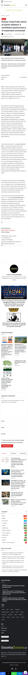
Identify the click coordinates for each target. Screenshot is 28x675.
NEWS (7, 15)
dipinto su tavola (5, 612)
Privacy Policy (5, 636)
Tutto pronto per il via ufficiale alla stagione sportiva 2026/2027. (17, 494)
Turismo (22, 617)
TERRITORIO (5, 528)
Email (3, 427)
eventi (17, 612)
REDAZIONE (4, 628)
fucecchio (4, 614)
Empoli (12, 612)
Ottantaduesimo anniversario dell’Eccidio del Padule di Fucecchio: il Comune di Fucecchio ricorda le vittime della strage (18, 462)
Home (4, 15)
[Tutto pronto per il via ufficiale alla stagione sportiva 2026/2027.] (6, 494)
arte (7, 609)
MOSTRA (21, 614)
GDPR (2, 632)
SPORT (4, 525)
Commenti (23, 453)
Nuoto (8, 617)
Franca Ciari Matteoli (8, 34)
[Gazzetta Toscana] (14, 10)
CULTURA (4, 523)
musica (3, 617)
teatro (18, 617)
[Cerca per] (26, 5)
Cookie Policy (5, 640)
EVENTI (4, 518)
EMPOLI (4, 540)
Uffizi (3, 619)
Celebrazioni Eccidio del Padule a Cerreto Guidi (20, 362)
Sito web (3, 433)
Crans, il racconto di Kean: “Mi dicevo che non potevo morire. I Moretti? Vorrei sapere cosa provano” (13, 562)
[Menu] (2, 5)
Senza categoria (6, 532)
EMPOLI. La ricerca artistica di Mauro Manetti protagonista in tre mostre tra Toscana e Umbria (18, 502)
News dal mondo (6, 548)
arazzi (3, 609)
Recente (4, 453)
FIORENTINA (5, 535)
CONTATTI (3, 630)
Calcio (11, 609)
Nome (3, 421)
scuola (13, 617)
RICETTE (4, 537)
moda (15, 614)
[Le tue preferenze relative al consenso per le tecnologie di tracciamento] (25, 672)
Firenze (22, 612)
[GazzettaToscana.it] (10, 5)
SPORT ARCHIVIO (6, 530)
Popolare (13, 453)
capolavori (17, 609)
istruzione (10, 614)
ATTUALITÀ (5, 520)
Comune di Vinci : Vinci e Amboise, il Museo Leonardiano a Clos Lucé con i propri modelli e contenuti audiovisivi (17, 473)
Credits (16, 665)
